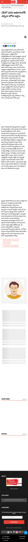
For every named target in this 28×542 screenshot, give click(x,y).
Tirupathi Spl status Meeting (10, 246)
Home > (4, 5)
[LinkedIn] (8, 46)
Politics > (8, 5)
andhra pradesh (7, 240)
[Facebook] (4, 46)
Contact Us (13, 500)
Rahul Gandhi (6, 243)
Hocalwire (22, 538)
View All (24, 399)
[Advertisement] (10, 20)
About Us (7, 500)
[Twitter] (6, 46)
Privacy (18, 500)
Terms (21, 500)
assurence (15, 240)
